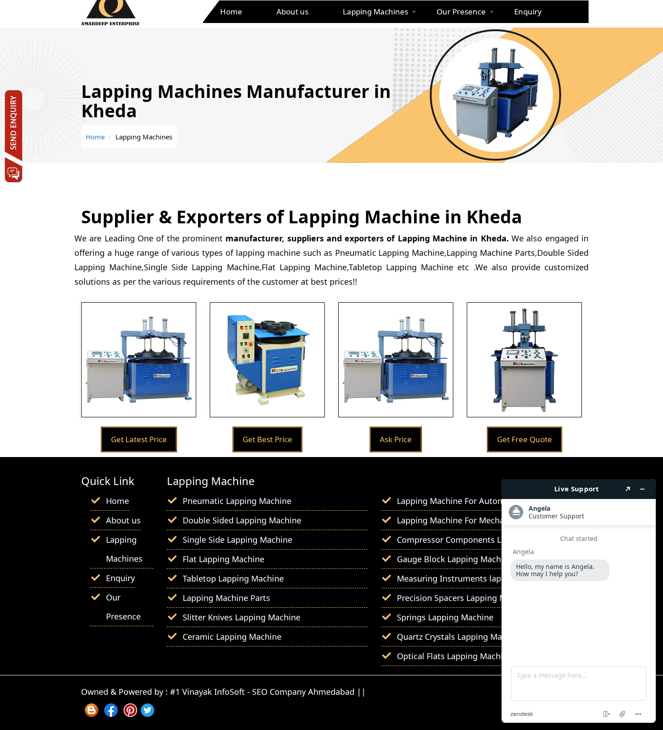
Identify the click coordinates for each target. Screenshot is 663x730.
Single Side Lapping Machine (237, 539)
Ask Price (396, 439)
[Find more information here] (578, 601)
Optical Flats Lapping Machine (454, 656)
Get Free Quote (524, 439)
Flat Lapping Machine (223, 559)
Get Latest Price (139, 439)
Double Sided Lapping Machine (242, 520)
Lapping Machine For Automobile (460, 500)
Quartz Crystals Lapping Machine (460, 636)
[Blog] (91, 713)
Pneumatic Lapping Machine (237, 500)
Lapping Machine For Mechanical (459, 520)
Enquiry (528, 11)
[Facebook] (111, 713)
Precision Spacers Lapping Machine (464, 597)
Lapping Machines (375, 11)
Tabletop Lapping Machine (233, 578)
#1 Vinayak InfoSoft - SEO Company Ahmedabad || (268, 691)
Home (231, 11)
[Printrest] (130, 713)
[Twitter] (147, 713)
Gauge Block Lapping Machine (455, 559)
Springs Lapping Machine (445, 617)
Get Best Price (267, 439)
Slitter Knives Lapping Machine (241, 617)
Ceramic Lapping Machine (232, 636)
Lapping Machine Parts (226, 597)
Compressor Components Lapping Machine (479, 539)
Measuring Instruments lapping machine (475, 578)
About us (292, 11)
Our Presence (461, 11)
